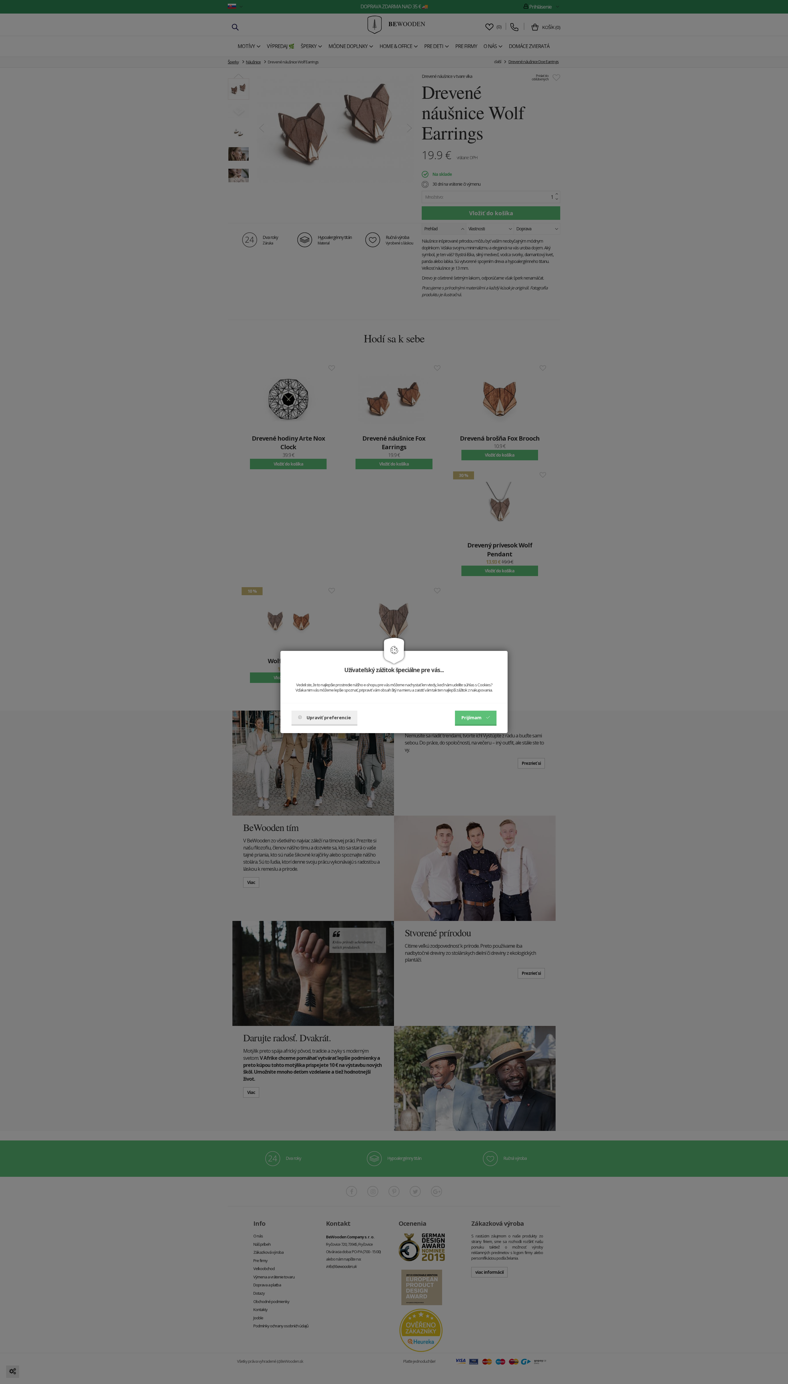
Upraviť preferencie (329, 717)
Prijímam (471, 717)
